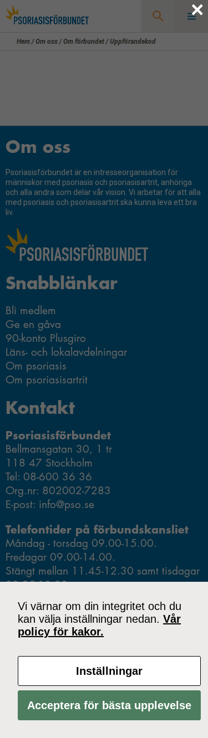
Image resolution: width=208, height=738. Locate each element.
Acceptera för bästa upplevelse (109, 705)
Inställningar (109, 671)
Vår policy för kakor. (99, 625)
